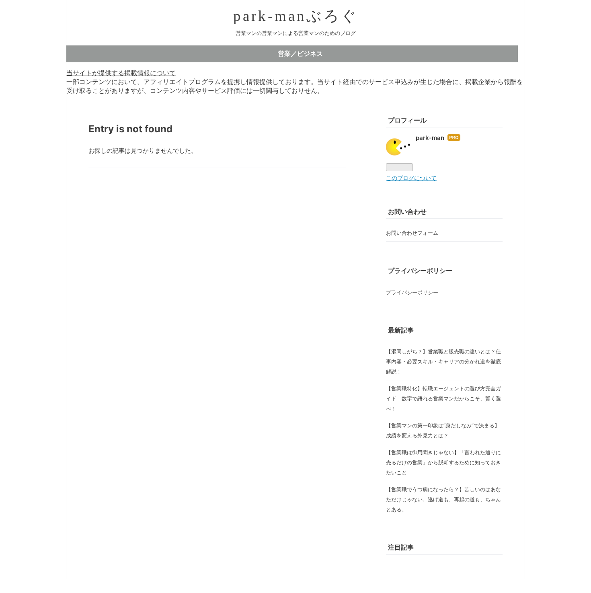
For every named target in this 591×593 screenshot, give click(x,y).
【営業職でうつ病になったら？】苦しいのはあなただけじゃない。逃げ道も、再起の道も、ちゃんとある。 (443, 499)
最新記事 (401, 330)
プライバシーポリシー (412, 292)
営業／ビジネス (300, 53)
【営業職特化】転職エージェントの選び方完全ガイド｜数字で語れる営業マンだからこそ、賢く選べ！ (443, 398)
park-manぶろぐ (295, 16)
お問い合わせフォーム (412, 233)
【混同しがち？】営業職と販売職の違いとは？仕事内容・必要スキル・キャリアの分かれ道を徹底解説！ (443, 361)
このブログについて (411, 178)
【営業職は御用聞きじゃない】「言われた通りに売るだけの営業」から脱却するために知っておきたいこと (443, 462)
